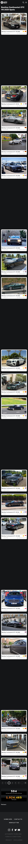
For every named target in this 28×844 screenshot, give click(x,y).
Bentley (4, 31)
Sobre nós (8, 819)
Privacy (9, 840)
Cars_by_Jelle (6, 105)
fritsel (4, 514)
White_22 (5, 297)
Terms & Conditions (13, 836)
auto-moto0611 (6, 177)
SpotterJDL (5, 129)
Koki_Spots (5, 730)
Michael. (5, 417)
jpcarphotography (7, 153)
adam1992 (5, 537)
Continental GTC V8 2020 (13, 31)
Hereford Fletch (6, 634)
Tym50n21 (5, 610)
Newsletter (14, 823)
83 (25, 783)
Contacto (18, 819)
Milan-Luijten (6, 490)
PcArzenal (5, 249)
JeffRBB (5, 273)
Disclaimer (18, 840)
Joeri (4, 754)
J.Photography (6, 33)
